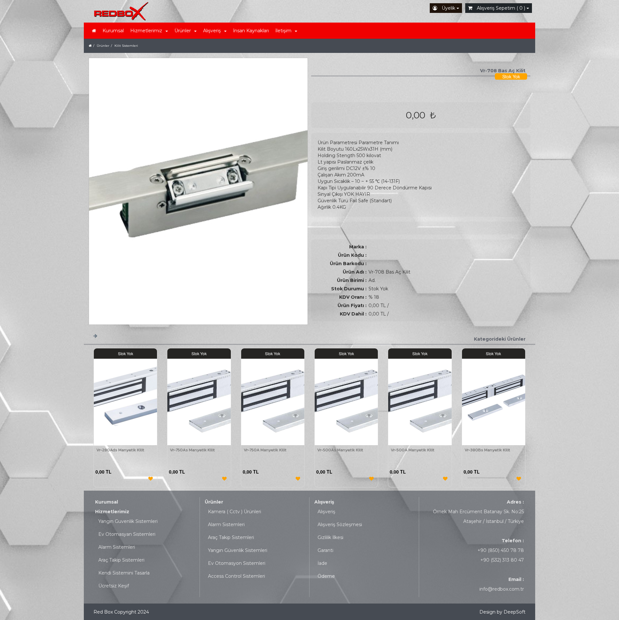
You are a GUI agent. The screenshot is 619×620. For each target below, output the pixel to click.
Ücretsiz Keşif (113, 586)
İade (322, 563)
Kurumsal (113, 31)
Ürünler (214, 502)
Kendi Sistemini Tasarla (124, 573)
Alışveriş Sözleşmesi (340, 524)
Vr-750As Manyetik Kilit (192, 450)
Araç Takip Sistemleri (121, 560)
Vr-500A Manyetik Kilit (412, 450)
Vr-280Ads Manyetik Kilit (120, 450)
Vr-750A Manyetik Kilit (265, 450)
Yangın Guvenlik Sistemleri (128, 521)
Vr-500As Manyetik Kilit (340, 450)
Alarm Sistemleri (116, 547)
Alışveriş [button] (212, 31)
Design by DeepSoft (502, 612)
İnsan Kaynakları (251, 31)
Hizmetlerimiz (112, 512)
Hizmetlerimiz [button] (146, 31)
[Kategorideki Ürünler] (95, 335)
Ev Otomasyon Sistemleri (236, 563)
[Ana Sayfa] (90, 46)
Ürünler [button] (182, 31)
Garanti (325, 550)
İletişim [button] (283, 31)
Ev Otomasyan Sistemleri (126, 534)
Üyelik (448, 8)
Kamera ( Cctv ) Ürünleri (234, 512)
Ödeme (326, 576)
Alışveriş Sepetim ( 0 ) (501, 8)
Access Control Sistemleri (236, 576)
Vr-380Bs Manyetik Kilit (487, 450)
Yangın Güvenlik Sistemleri (237, 550)
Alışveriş (324, 502)
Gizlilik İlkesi (330, 537)
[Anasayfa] (94, 31)
